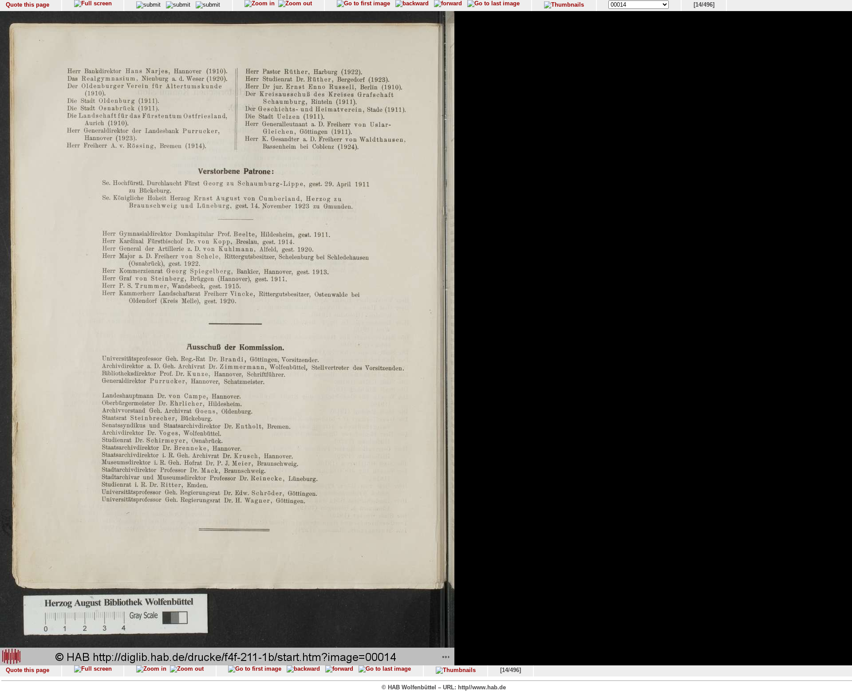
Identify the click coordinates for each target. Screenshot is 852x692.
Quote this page (27, 4)
